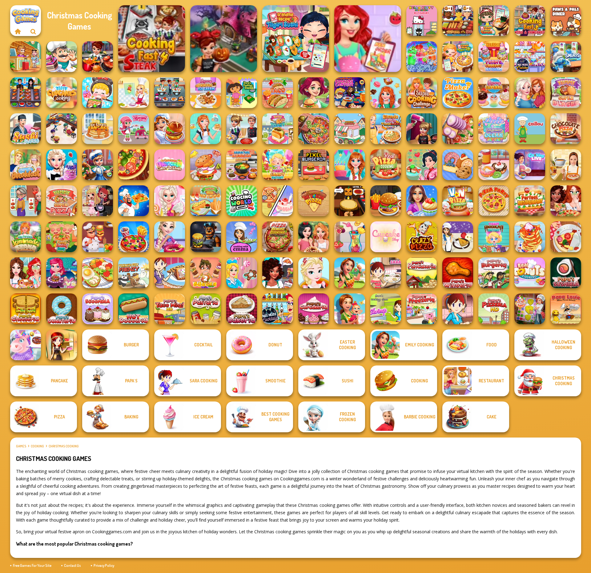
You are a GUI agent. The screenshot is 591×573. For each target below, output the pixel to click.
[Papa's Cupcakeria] (313, 308)
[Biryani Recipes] (133, 200)
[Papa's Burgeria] (493, 272)
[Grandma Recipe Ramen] (493, 20)
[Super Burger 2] (205, 272)
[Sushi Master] (25, 128)
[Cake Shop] (61, 56)
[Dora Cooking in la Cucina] (241, 92)
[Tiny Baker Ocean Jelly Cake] (493, 128)
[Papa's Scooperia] (97, 308)
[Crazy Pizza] (421, 236)
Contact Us (72, 565)
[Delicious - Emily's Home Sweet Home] (349, 272)
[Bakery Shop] (457, 164)
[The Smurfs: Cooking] (565, 56)
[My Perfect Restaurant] (529, 200)
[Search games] (33, 31)
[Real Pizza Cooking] (385, 164)
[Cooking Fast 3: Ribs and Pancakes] (529, 20)
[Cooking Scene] (97, 164)
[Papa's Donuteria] (61, 308)
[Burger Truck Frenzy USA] (313, 92)
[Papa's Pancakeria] (421, 272)
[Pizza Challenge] (565, 236)
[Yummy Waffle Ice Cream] (205, 92)
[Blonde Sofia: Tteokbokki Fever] (385, 128)
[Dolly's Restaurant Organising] (277, 200)
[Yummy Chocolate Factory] (493, 236)
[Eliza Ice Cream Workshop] (61, 164)
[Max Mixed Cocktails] (277, 308)
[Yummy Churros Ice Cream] (493, 56)
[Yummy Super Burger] (565, 92)
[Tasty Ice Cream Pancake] (97, 128)
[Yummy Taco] (277, 92)
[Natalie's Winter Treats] (241, 272)
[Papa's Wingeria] (457, 272)
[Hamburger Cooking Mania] (97, 236)
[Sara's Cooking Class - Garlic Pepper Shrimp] (385, 308)
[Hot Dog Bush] (457, 20)
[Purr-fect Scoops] (349, 128)
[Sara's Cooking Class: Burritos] (385, 272)
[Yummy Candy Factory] (277, 164)
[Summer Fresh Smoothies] (349, 236)
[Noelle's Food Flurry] (277, 272)
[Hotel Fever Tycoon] (25, 56)
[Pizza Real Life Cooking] (277, 236)
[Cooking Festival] (169, 128)
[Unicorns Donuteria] (25, 344)
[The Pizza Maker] (457, 92)
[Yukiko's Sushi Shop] (421, 164)
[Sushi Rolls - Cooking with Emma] (241, 236)
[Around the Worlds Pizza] (313, 200)
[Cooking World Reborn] (241, 200)
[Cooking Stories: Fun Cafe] (421, 200)
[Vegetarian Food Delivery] (367, 38)
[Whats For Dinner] (565, 164)
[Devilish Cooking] (97, 200)
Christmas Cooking (64, 446)
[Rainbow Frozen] (421, 56)
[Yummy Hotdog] (205, 200)
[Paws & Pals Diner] (565, 20)
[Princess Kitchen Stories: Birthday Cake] (349, 164)
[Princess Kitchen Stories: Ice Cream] (169, 200)
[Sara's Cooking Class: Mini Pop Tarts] (169, 272)
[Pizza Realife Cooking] (457, 128)
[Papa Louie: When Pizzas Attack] (565, 308)
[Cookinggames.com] (18, 31)
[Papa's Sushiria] (565, 272)
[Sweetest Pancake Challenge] (529, 236)
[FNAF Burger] (205, 236)
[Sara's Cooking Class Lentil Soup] (457, 308)
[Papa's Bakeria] (241, 308)
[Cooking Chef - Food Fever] (25, 92)
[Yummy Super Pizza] (61, 200)
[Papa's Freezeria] (421, 308)
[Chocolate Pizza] (565, 128)
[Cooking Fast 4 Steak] (151, 38)
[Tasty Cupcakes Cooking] (61, 92)
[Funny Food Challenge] (25, 272)
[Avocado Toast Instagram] (97, 272)
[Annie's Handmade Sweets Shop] (385, 92)
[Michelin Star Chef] (133, 92)
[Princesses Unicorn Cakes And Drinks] (169, 164)
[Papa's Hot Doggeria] (133, 308)
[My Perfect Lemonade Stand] (25, 236)
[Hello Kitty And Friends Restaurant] (421, 20)
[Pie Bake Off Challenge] (313, 236)
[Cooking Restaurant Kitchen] (61, 128)
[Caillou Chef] (529, 128)
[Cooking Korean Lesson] (241, 164)
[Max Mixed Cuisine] (529, 56)
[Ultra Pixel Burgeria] (313, 164)
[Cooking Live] (133, 236)
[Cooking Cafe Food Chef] (169, 92)
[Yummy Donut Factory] (493, 164)
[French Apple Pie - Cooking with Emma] (457, 236)
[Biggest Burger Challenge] (205, 164)
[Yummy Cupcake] (493, 92)
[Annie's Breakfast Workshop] (205, 128)
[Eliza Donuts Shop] (169, 236)
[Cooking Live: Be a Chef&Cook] (529, 164)
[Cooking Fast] (97, 56)
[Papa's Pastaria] (205, 308)
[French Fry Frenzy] (133, 272)
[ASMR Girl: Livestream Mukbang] (97, 92)
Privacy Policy (104, 565)
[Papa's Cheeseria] (25, 308)
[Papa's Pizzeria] (493, 308)
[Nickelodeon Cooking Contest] (349, 92)
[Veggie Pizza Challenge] (565, 200)
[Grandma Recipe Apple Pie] (457, 56)
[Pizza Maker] (133, 164)
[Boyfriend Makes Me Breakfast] (25, 164)
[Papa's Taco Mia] (169, 308)
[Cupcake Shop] (385, 236)
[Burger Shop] (385, 200)
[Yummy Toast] (277, 128)
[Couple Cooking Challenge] (421, 92)
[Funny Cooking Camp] (61, 236)
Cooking (37, 446)
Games (21, 446)
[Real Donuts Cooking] (529, 272)
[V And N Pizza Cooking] (457, 200)
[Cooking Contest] (61, 272)
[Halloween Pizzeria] (349, 200)
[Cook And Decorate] (421, 128)
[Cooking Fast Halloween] (223, 38)
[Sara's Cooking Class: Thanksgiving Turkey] (61, 344)
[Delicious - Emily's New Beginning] (349, 308)
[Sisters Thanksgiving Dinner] (529, 92)
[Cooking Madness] (25, 200)
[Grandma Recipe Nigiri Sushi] (295, 38)
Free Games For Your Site (32, 565)
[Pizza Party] (493, 200)
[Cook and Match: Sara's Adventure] (529, 308)
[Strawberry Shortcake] (133, 128)
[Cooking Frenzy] (241, 128)
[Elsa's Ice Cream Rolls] (313, 272)
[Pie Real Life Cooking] (313, 128)
